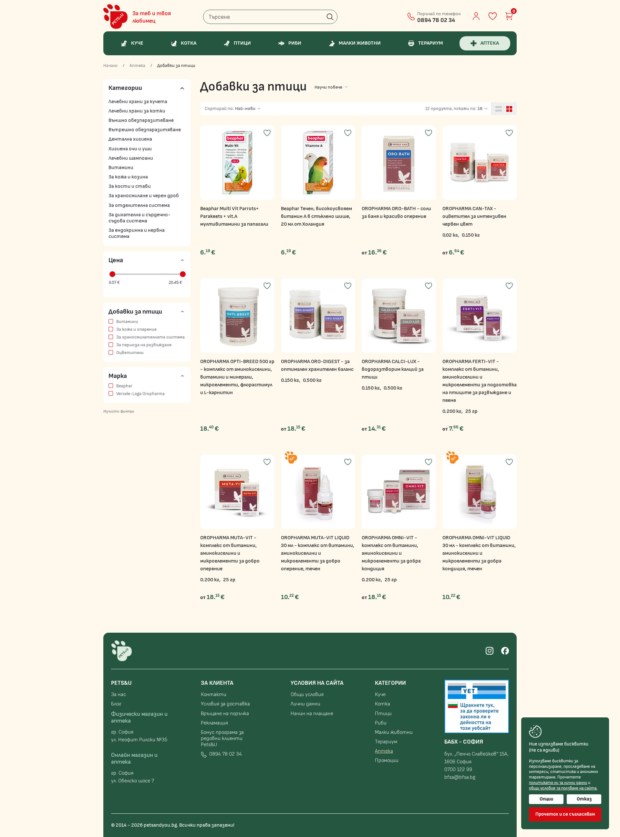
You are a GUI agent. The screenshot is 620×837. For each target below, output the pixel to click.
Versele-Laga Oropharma (140, 393)
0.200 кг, (452, 411)
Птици (383, 714)
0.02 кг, (450, 235)
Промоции (386, 760)
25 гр (471, 411)
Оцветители (130, 352)
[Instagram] (489, 651)
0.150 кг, (290, 380)
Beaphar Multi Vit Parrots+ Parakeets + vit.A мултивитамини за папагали (234, 216)
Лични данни (305, 704)
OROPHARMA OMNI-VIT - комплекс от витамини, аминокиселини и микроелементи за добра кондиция (391, 553)
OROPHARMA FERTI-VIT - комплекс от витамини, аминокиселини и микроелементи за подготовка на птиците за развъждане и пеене (479, 381)
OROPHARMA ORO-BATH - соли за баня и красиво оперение (396, 213)
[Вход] (476, 16)
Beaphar (124, 386)
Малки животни (394, 732)
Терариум (386, 742)
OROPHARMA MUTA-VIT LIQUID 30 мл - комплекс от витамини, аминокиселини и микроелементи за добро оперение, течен (317, 553)
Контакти (213, 695)
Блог (116, 704)
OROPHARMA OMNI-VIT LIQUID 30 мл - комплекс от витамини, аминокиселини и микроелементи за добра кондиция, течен (479, 553)
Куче (380, 695)
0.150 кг (471, 235)
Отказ (584, 799)
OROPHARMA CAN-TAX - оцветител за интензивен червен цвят (474, 216)
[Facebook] (505, 651)
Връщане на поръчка (225, 714)
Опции (546, 799)
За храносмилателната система (150, 337)
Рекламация (214, 723)
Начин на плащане (312, 714)
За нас (118, 695)
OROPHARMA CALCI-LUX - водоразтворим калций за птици (393, 369)
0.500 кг (312, 380)
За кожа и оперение (136, 329)
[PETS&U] (115, 16)
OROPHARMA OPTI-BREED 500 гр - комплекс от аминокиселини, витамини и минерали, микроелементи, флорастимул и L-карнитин (237, 377)
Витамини (127, 321)
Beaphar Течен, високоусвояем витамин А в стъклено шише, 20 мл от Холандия (316, 216)
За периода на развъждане (143, 345)
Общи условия (307, 695)
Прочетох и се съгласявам (565, 814)
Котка (382, 704)
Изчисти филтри (118, 411)
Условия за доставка (225, 704)
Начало (110, 65)
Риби (381, 723)
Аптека (137, 65)
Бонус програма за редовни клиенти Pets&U (222, 738)
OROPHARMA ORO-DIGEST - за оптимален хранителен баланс (317, 365)
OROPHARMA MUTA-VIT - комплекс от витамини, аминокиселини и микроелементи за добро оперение (230, 553)
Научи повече (328, 87)
